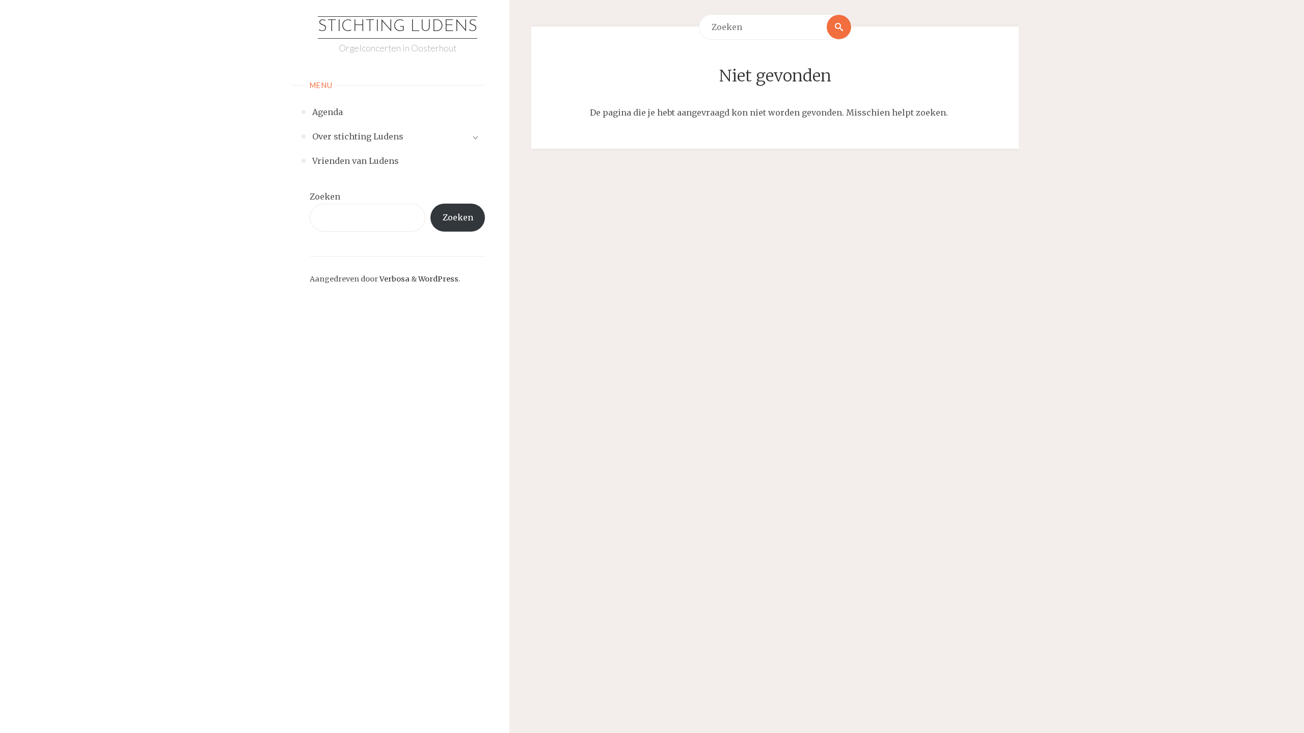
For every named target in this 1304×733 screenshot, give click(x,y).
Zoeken (325, 196)
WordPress (438, 279)
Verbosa (394, 279)
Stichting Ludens (397, 27)
